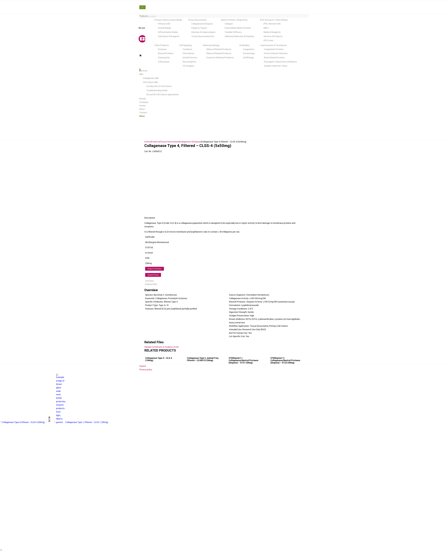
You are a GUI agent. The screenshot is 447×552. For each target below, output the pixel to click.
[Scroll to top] (1, 550)
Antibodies (244, 45)
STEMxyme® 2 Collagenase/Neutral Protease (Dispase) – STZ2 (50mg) (285, 360)
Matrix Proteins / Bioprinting (234, 20)
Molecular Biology (211, 45)
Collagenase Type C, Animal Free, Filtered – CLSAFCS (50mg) (203, 359)
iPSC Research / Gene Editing (273, 20)
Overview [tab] (149, 281)
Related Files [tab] (151, 284)
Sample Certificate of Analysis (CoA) (161, 347)
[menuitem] (223, 16)
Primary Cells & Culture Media (168, 20)
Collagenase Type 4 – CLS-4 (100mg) (158, 359)
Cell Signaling (185, 45)
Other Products (161, 45)
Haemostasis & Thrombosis (273, 45)
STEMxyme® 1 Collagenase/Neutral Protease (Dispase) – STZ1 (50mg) (243, 360)
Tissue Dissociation (197, 20)
